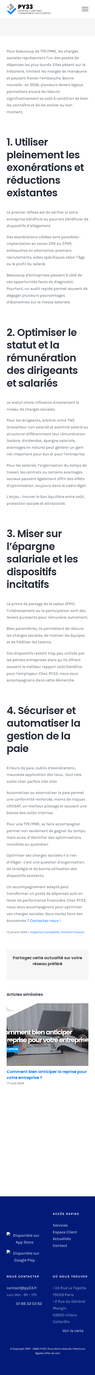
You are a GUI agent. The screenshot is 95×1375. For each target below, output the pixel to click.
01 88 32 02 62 (29, 1303)
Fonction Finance (72, 932)
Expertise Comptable (44, 932)
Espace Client (65, 1232)
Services (60, 1225)
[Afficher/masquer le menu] (85, 9)
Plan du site (53, 1353)
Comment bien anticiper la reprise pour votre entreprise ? (47, 1034)
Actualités (62, 1238)
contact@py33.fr (22, 1287)
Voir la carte (73, 1330)
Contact (60, 1245)
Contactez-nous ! (45, 920)
